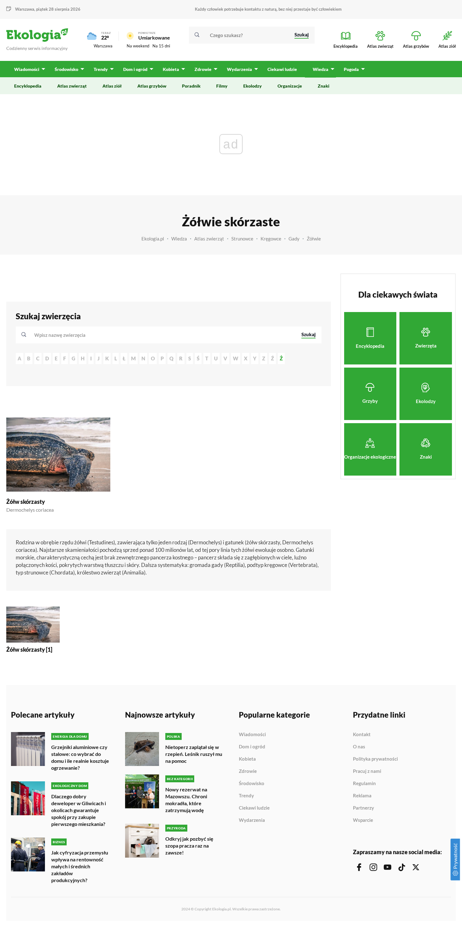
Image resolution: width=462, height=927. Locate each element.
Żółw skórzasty (25, 501)
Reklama (362, 795)
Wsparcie (363, 820)
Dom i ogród (252, 746)
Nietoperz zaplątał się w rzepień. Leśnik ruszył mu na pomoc (193, 754)
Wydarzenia (252, 820)
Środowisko (251, 783)
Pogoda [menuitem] (351, 69)
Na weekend (138, 45)
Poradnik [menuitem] (191, 86)
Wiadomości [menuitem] (26, 69)
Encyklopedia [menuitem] (27, 86)
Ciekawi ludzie (254, 808)
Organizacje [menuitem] (290, 86)
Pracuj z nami (367, 771)
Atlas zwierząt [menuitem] (72, 86)
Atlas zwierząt (209, 238)
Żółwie (314, 238)
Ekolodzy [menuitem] (252, 86)
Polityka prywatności (375, 759)
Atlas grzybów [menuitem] (151, 86)
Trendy (246, 795)
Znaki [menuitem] (323, 86)
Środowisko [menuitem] (66, 69)
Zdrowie (248, 771)
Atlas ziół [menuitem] (112, 86)
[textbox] (62, 335)
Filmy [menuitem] (222, 86)
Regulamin (364, 783)
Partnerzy (363, 808)
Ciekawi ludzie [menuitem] (282, 69)
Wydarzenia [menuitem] (239, 69)
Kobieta (247, 759)
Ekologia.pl (152, 238)
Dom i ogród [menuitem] (135, 69)
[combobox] (163, 334)
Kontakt (362, 734)
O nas (359, 746)
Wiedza (179, 238)
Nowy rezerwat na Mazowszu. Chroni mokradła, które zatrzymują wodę (186, 799)
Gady (294, 238)
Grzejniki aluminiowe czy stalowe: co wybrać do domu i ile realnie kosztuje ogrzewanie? (80, 757)
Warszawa (103, 45)
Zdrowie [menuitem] (203, 69)
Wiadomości (252, 734)
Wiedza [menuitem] (320, 69)
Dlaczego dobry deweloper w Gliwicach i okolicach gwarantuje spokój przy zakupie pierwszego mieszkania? (78, 810)
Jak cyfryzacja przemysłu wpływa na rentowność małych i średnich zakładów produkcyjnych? (79, 866)
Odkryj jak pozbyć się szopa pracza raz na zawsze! (189, 845)
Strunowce (242, 238)
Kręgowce (271, 238)
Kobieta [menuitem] (171, 69)
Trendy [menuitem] (101, 69)
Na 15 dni (161, 45)
